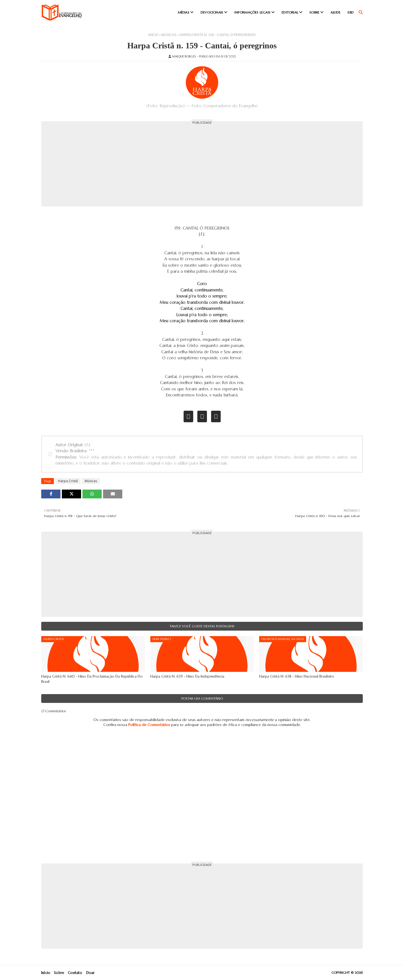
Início (153, 35)
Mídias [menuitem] (183, 12)
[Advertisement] (202, 163)
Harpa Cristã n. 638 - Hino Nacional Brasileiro (296, 676)
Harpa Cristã (68, 481)
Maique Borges (184, 56)
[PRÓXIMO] (216, 416)
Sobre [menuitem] (314, 12)
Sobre (59, 972)
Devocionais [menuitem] (212, 12)
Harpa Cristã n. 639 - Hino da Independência (187, 676)
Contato (75, 972)
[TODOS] (202, 416)
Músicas (168, 35)
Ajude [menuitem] (336, 12)
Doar (90, 972)
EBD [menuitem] (351, 12)
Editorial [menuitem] (290, 12)
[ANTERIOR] (188, 416)
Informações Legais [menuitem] (252, 12)
